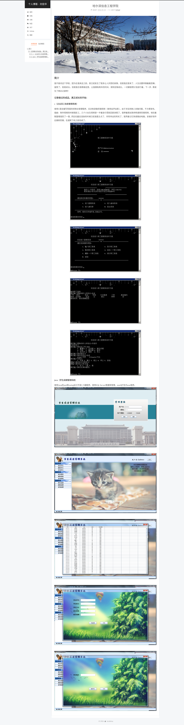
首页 (31, 12)
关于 (31, 27)
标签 (31, 23)
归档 (31, 16)
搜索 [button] (31, 35)
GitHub (32, 31)
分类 (31, 20)
